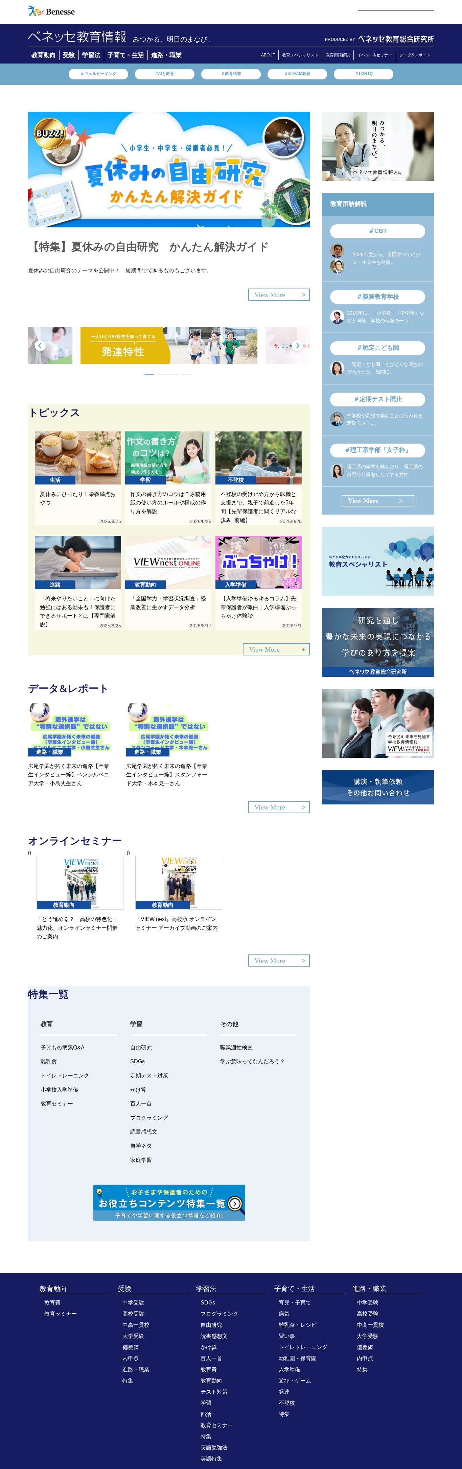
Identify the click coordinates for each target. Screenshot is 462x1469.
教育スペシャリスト (300, 55)
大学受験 (133, 1336)
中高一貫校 (135, 1325)
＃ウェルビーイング (98, 73)
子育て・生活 (126, 55)
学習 (206, 1403)
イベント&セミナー (374, 55)
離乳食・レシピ (298, 1325)
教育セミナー (60, 1314)
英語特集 (211, 1459)
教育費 (52, 1302)
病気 (284, 1314)
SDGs (208, 1302)
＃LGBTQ (364, 73)
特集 (127, 1381)
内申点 (130, 1358)
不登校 (287, 1403)
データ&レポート (415, 55)
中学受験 (133, 1302)
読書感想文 (214, 1336)
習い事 (287, 1336)
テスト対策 (214, 1392)
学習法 (91, 55)
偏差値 (130, 1347)
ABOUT (268, 55)
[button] (149, 374)
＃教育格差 (231, 73)
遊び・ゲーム (295, 1381)
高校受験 (133, 1314)
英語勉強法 (214, 1447)
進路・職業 (166, 55)
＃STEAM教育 (297, 73)
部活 (206, 1414)
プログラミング (219, 1314)
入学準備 (289, 1369)
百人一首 (211, 1358)
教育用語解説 (338, 55)
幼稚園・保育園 (298, 1358)
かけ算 (209, 1347)
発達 (284, 1392)
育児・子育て (295, 1302)
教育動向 (43, 55)
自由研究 (211, 1325)
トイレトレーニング (303, 1347)
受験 (69, 55)
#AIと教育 (165, 73)
